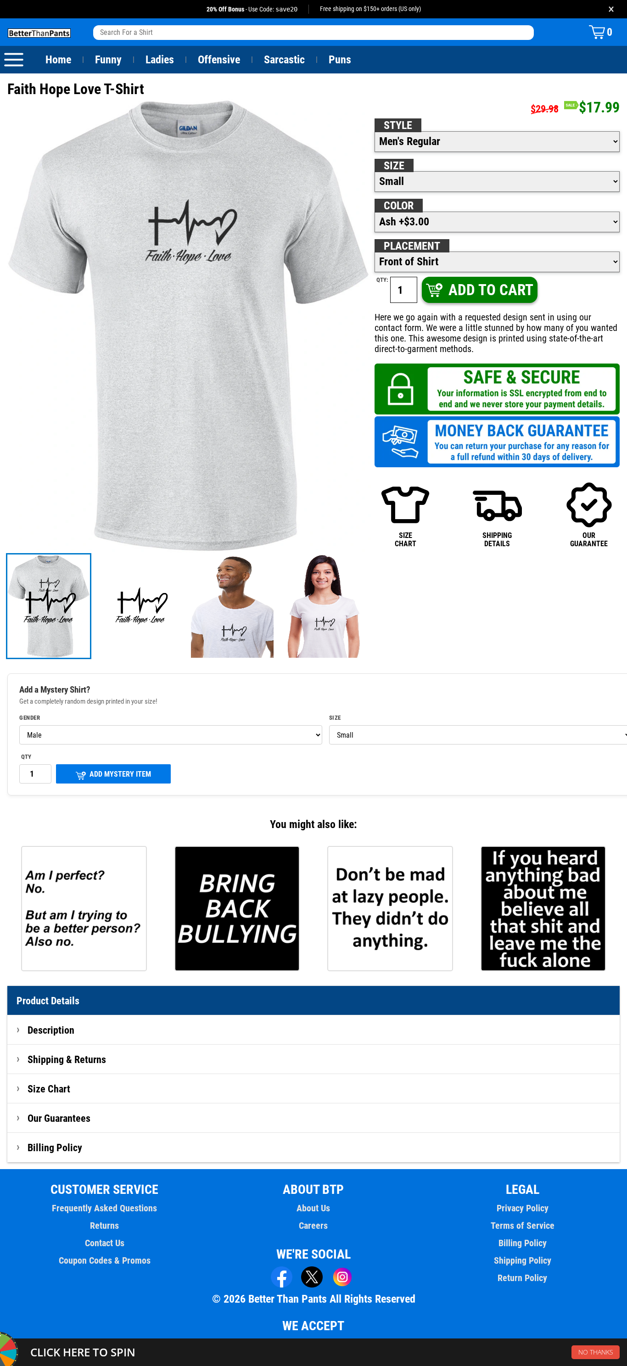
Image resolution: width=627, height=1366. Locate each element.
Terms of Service (522, 1225)
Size (394, 165)
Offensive (219, 59)
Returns (104, 1225)
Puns (340, 59)
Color (399, 205)
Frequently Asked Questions (104, 1208)
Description (51, 1030)
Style (398, 125)
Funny (108, 59)
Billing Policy (55, 1147)
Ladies (160, 59)
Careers (313, 1225)
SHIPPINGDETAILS (497, 539)
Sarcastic (284, 59)
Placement (412, 246)
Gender (29, 718)
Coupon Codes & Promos (105, 1260)
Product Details (48, 1001)
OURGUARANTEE (589, 539)
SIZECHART (405, 539)
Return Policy (522, 1277)
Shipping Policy (522, 1260)
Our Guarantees (59, 1118)
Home (58, 59)
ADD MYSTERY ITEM (120, 774)
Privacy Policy (523, 1208)
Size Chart (49, 1089)
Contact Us (104, 1242)
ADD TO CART (490, 290)
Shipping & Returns (67, 1059)
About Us (313, 1208)
